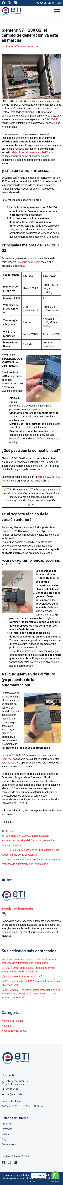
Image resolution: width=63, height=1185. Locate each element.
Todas (9, 831)
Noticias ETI (8, 1025)
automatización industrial (16, 840)
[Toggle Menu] (57, 11)
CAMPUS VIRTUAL (50, 2)
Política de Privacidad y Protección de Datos (25, 1178)
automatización (40, 835)
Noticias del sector (12, 1020)
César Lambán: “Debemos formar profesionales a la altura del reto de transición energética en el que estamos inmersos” (31, 993)
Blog (4, 1139)
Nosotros (6, 1123)
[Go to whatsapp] (55, 1175)
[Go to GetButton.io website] (55, 1182)
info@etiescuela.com (16, 1094)
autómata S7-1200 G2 (18, 835)
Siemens (7, 759)
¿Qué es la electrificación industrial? (22, 976)
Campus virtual (9, 1144)
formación (36, 840)
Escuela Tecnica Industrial (18, 908)
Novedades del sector (14, 1030)
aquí (42, 781)
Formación (7, 1129)
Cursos (5, 1134)
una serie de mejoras (28, 262)
